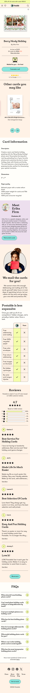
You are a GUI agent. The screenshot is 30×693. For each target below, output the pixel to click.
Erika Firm (16, 44)
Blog (18, 676)
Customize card (15, 69)
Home (6, 674)
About (12, 674)
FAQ (18, 674)
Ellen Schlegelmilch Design (15, 120)
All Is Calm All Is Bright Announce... (15, 117)
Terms (23, 674)
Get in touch (15, 681)
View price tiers (15, 53)
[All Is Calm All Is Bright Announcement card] (15, 105)
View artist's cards (9, 238)
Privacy (12, 676)
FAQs (17, 659)
